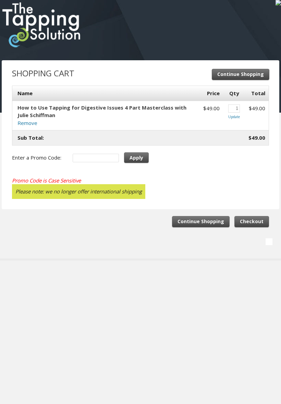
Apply (136, 157)
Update (234, 116)
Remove (27, 122)
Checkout (252, 221)
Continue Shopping (240, 74)
